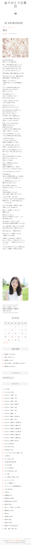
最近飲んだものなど (10, 366)
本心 (5, 30)
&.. (5, 389)
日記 (5, 513)
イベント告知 (8, 468)
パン (5, 474)
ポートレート (8, 480)
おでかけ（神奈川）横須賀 (11, 428)
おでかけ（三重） (9, 395)
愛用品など (7, 510)
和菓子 (6, 504)
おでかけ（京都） (9, 398)
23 (15, 336)
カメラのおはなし (9, 471)
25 (22, 336)
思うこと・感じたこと (8, 27)
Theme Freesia (9, 542)
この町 (6, 455)
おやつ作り (7, 446)
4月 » (7, 343)
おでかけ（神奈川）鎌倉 (11, 437)
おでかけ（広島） (9, 410)
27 (5, 340)
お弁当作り (7, 449)
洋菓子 (6, 519)
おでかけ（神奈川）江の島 (11, 431)
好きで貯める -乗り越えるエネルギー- (15, 363)
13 (5, 333)
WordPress (23, 542)
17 (18, 333)
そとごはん (7, 459)
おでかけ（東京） (9, 419)
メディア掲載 (8, 483)
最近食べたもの (8, 360)
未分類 (6, 516)
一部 (5, 492)
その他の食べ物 (8, 462)
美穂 (5, 33)
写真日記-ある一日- (9, 501)
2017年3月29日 (12, 33)
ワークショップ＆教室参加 (11, 486)
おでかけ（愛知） (9, 413)
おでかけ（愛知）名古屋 (11, 416)
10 (18, 330)
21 (9, 336)
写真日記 (6, 498)
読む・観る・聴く (9, 528)
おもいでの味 (8, 443)
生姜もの (6, 522)
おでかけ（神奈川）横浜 (11, 425)
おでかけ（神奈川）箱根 (11, 434)
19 (25, 333)
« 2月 (4, 343)
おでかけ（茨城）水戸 (10, 440)
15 (12, 333)
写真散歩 (6, 495)
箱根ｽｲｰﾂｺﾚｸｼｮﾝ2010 (10, 525)
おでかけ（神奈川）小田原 (11, 422)
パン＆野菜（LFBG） (10, 477)
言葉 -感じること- (9, 357)
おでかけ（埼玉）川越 (10, 404)
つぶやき (6, 465)
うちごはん (7, 392)
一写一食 (6, 489)
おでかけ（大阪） (9, 407)
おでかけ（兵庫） (9, 401)
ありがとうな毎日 (15, 4)
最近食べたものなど (10, 354)
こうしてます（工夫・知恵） (12, 452)
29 (12, 340)
